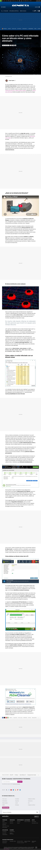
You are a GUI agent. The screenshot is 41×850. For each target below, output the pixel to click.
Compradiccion (4, 834)
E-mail (15, 45)
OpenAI (9, 28)
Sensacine (19, 821)
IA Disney (16, 774)
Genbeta (20, 5)
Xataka (3, 821)
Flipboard (35, 11)
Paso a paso (20, 717)
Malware (25, 717)
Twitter (33, 11)
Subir (36, 816)
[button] (12, 80)
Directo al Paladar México (27, 841)
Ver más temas (6, 807)
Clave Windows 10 (23, 774)
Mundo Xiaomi (4, 827)
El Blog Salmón (12, 831)
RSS (15, 790)
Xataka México (4, 841)
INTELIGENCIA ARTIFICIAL (14, 10)
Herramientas (4, 800)
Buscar (37, 812)
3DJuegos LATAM (13, 841)
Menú (4, 7)
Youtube (11, 790)
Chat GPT (11, 774)
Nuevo (36, 7)
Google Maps (31, 28)
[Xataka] (1, 1)
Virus (30, 717)
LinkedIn (20, 790)
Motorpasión (34, 821)
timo (29, 802)
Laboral (16, 802)
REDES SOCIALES (23, 10)
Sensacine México (20, 841)
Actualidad (17, 798)
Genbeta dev (30, 800)
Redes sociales (5, 802)
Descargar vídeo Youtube (32, 774)
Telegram (39, 11)
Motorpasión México (34, 841)
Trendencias (4, 831)
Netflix (3, 804)
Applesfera (4, 824)
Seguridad (15, 717)
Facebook (37, 11)
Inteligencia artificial (31, 798)
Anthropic (5, 28)
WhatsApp (17, 804)
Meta (35, 28)
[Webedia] (5, 816)
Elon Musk (19, 28)
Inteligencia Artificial (31, 804)
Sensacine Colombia (20, 842)
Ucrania (39, 28)
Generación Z (24, 28)
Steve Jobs (14, 28)
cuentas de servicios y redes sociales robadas (15, 90)
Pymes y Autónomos (12, 833)
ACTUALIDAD (5, 10)
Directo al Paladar (27, 821)
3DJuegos (11, 821)
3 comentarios (6, 45)
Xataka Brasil (4, 842)
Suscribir (20, 781)
